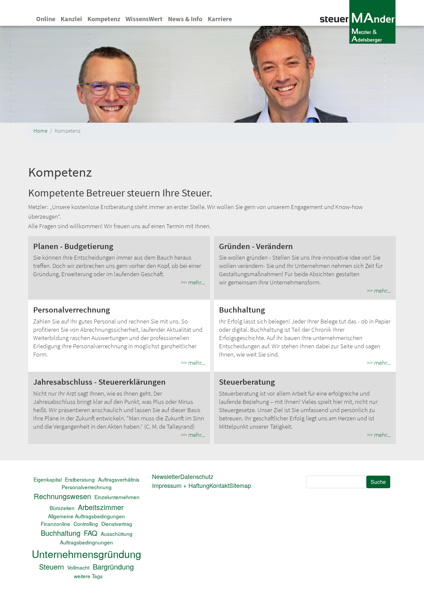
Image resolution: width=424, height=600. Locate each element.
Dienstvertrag (116, 523)
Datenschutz (196, 476)
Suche (378, 482)
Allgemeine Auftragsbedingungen (86, 516)
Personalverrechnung (71, 309)
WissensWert (144, 19)
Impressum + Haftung (180, 485)
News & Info (185, 19)
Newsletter (166, 476)
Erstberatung (80, 479)
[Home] (357, 22)
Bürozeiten (62, 507)
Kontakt (219, 485)
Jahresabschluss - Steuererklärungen (99, 381)
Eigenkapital (47, 479)
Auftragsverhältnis (118, 479)
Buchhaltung (242, 309)
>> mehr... (193, 282)
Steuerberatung (247, 381)
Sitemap (240, 485)
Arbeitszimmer (101, 507)
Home (40, 130)
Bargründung (113, 566)
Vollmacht (78, 567)
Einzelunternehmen (116, 496)
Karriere (220, 19)
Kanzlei (71, 19)
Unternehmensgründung (86, 553)
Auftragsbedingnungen (86, 542)
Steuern (51, 566)
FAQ (90, 533)
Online (45, 19)
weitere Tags (88, 575)
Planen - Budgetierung (73, 246)
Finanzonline (55, 523)
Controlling (86, 523)
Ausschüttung (116, 533)
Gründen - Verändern (256, 246)
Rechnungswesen (62, 496)
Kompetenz (103, 19)
